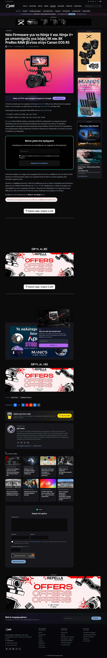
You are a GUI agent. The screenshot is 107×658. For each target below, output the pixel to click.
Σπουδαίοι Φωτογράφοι (89, 632)
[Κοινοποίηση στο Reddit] (31, 405)
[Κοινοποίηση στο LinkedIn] (23, 405)
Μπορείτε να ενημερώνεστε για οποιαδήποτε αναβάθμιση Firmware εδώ (31, 200)
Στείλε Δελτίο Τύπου (48, 11)
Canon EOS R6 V (66, 11)
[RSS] (98, 1)
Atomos (9, 104)
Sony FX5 (25, 11)
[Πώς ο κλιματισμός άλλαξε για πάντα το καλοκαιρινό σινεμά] (13, 483)
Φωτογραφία (32, 6)
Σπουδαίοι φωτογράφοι (35, 11)
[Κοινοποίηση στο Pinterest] (27, 405)
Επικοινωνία (10, 640)
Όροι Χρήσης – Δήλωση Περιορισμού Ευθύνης (67, 639)
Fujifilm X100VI (86, 11)
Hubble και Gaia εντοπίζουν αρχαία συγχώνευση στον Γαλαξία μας (29, 471)
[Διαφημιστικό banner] (53, 22)
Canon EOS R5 (45, 106)
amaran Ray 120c (76, 11)
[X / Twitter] (18, 442)
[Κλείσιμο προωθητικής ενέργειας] (68, 311)
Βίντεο (40, 6)
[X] (95, 1)
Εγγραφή (95, 618)
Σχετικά (63, 634)
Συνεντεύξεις (42, 647)
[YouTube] (93, 1)
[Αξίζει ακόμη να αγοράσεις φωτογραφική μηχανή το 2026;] (66, 460)
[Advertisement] (39, 231)
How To (25, 6)
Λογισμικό (57, 11)
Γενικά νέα (69, 6)
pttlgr (42, 156)
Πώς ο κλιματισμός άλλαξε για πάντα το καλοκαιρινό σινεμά (12, 493)
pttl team (10, 46)
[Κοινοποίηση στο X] (19, 405)
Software (53, 6)
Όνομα (14, 534)
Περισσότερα (77, 6)
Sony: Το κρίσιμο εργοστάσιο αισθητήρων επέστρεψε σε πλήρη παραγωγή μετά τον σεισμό (65, 495)
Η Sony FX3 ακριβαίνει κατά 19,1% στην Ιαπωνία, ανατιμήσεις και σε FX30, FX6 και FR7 (13, 472)
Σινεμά (46, 6)
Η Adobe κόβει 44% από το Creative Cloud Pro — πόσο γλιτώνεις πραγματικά (47, 494)
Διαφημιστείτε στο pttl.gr (67, 636)
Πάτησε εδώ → (60, 98)
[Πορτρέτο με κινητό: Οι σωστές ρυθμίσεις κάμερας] (31, 483)
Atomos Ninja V (14, 397)
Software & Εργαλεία (88, 636)
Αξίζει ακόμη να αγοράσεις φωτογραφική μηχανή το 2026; (65, 471)
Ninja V (51, 183)
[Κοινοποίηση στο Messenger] (34, 405)
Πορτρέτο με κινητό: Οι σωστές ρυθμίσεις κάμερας (30, 493)
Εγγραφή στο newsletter (39, 163)
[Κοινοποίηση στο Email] (38, 405)
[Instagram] (91, 1)
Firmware (34, 104)
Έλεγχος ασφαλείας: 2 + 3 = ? (20, 546)
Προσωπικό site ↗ (37, 446)
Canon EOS (37, 186)
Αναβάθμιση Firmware (26, 397)
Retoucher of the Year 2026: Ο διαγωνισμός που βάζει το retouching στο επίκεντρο (47, 472)
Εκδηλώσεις (61, 6)
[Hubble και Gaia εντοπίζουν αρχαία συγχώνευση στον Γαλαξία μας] (31, 460)
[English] (100, 1)
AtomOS (41, 104)
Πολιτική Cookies (65, 645)
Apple (9, 121)
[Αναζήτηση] (100, 6)
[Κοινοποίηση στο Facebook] (15, 405)
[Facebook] (88, 1)
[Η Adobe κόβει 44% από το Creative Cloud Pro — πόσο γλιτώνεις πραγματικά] (48, 483)
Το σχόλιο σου (15, 517)
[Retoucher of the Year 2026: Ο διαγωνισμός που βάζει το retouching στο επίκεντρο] (48, 460)
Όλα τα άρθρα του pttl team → (24, 446)
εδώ (43, 195)
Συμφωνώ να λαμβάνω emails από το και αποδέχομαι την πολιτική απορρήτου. (39, 157)
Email (33, 534)
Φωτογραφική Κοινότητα (89, 634)
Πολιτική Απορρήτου (36, 541)
